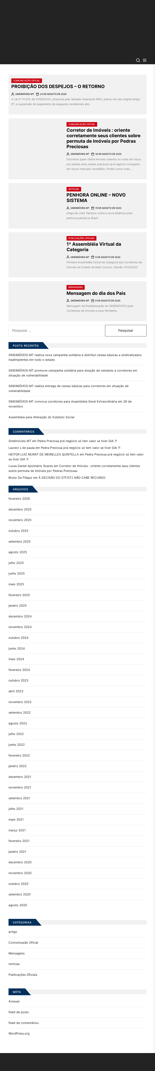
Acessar (14, 1001)
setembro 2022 (20, 712)
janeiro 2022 (18, 766)
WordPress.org (19, 1033)
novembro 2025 (20, 520)
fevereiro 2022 (19, 755)
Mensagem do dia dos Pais (96, 293)
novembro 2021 (20, 787)
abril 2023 (16, 691)
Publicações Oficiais (81, 238)
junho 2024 (17, 648)
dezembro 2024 (20, 616)
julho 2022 (16, 734)
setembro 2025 (20, 541)
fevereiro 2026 (19, 498)
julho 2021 (16, 809)
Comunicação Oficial (26, 80)
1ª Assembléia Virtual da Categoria (94, 246)
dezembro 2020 (20, 862)
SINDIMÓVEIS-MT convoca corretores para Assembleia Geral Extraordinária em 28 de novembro (70, 404)
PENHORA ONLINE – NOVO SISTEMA (96, 197)
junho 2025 (17, 573)
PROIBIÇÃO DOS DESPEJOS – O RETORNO (58, 86)
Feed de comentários (24, 1023)
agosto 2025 (18, 552)
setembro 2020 (20, 894)
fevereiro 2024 (19, 670)
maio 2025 (16, 584)
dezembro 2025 (20, 509)
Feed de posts (19, 1012)
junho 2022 (17, 745)
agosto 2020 (18, 905)
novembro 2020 (20, 873)
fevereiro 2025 (19, 595)
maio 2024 (16, 659)
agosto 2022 (18, 723)
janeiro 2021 (17, 851)
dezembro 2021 (20, 777)
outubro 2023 (18, 680)
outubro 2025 (18, 531)
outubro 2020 (18, 884)
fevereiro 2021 (19, 841)
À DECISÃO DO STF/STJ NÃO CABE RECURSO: (72, 477)
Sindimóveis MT (24, 94)
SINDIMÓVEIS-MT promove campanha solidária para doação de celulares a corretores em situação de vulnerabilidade (73, 373)
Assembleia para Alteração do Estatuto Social (41, 417)
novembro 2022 (20, 702)
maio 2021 (16, 819)
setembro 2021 (19, 798)
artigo (13, 932)
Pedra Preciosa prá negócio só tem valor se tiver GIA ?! (77, 441)
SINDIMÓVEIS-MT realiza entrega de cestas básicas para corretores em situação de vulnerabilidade (69, 388)
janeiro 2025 (18, 605)
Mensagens (75, 287)
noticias (73, 189)
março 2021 (17, 830)
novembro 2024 (20, 627)
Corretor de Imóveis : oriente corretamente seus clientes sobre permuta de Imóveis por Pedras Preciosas (103, 138)
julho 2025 (16, 563)
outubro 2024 (18, 638)
